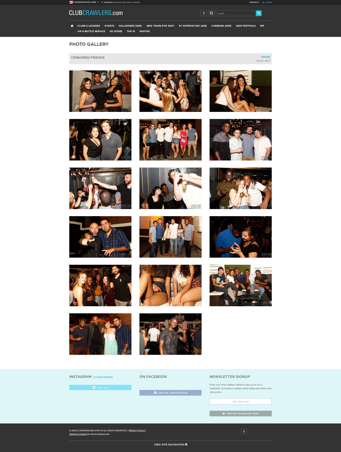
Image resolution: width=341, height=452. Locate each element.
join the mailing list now (242, 413)
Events (109, 26)
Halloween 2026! (130, 26)
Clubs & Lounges (88, 26)
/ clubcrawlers (102, 377)
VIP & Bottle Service (91, 31)
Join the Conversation (172, 393)
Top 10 (131, 31)
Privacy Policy (137, 430)
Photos (145, 31)
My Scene (116, 31)
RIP (262, 26)
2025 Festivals (246, 26)
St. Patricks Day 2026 (193, 26)
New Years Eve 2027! (160, 26)
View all (102, 388)
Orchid (265, 57)
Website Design (78, 434)
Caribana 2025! (221, 26)
